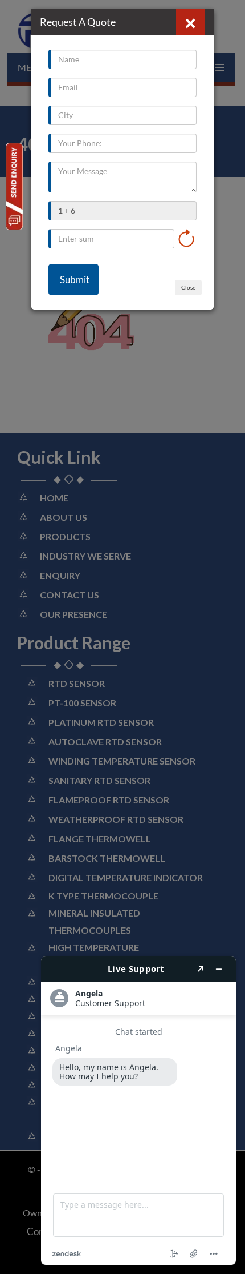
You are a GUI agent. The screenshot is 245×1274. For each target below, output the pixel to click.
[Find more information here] (138, 1110)
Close (188, 287)
